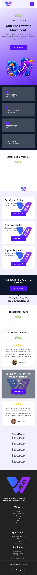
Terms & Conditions (17, 558)
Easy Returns (10, 141)
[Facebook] (16, 570)
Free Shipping (11, 95)
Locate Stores (18, 543)
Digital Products (18, 514)
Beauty (18, 516)
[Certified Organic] (6, 107)
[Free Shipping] (6, 92)
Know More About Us (18, 537)
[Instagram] (24, 570)
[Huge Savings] (6, 123)
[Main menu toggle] (32, 4)
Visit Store (18, 539)
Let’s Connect (18, 541)
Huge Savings (11, 126)
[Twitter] (20, 570)
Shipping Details (17, 554)
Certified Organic (12, 110)
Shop (18, 511)
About (18, 521)
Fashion (18, 518)
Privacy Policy (17, 551)
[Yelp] (12, 570)
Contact (18, 523)
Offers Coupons (18, 556)
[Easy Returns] (6, 139)
